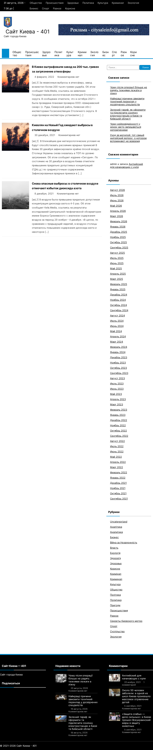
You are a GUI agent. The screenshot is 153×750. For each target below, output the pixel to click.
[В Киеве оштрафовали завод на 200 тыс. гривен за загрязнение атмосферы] (15, 91)
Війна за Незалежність (123, 542)
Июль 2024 (117, 320)
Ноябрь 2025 (118, 237)
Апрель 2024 (118, 336)
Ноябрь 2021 (117, 488)
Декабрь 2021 (118, 482)
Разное (57, 8)
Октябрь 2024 (118, 305)
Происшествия (54, 2)
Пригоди (115, 605)
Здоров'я (115, 558)
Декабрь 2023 (118, 357)
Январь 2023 (117, 414)
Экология (133, 2)
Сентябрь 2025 (119, 247)
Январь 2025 (117, 289)
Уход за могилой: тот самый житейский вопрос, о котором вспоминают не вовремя (128, 138)
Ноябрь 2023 (118, 362)
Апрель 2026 (118, 210)
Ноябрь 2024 (118, 299)
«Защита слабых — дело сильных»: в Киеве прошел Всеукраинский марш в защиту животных (136, 719)
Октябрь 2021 (118, 493)
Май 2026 (116, 205)
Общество (36, 2)
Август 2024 (117, 315)
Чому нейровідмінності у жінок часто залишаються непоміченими (125, 126)
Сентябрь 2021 (119, 498)
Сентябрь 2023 (119, 373)
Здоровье (73, 2)
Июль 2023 (117, 383)
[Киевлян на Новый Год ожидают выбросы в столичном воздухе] (15, 149)
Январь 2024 (117, 352)
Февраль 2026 (118, 221)
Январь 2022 (117, 477)
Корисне (70, 8)
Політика (115, 594)
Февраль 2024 (118, 346)
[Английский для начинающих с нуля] (114, 677)
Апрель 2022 (118, 461)
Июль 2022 (117, 446)
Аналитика (116, 532)
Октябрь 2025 (118, 242)
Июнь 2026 (117, 200)
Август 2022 (117, 441)
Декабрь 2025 (118, 231)
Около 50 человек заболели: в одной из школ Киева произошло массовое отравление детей (136, 696)
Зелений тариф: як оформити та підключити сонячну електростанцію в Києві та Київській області (128, 114)
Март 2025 (116, 278)
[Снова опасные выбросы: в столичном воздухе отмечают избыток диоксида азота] (15, 208)
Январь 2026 (117, 226)
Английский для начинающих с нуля (126, 165)
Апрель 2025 (118, 273)
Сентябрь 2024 (119, 310)
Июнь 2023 (117, 388)
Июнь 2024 (117, 325)
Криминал (118, 2)
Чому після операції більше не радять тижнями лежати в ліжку (128, 90)
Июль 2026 (117, 195)
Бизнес (34, 8)
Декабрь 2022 (118, 420)
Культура (103, 2)
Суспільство (117, 631)
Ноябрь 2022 (118, 425)
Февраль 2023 (118, 409)
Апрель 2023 (118, 399)
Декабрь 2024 (118, 294)
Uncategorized (118, 521)
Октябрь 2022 (118, 430)
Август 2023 (117, 378)
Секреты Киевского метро (126, 620)
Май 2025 (116, 268)
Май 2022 (116, 456)
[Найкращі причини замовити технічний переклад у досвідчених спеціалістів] (61, 697)
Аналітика (116, 526)
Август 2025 (117, 252)
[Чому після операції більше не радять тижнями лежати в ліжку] (61, 678)
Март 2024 (116, 341)
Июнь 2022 (117, 451)
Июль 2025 (117, 257)
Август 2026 (117, 189)
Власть (114, 547)
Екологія (115, 552)
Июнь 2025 (117, 263)
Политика (88, 2)
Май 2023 (116, 393)
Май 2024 (116, 331)
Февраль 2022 (118, 472)
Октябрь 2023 (118, 367)
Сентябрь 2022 (119, 435)
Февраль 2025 (118, 284)
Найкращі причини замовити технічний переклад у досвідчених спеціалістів (127, 101)
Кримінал (115, 573)
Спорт (45, 8)
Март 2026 (116, 216)
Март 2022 (116, 467)
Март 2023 (116, 404)
